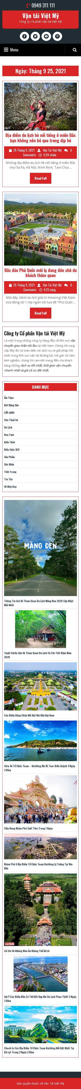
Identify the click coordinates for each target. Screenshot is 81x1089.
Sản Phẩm (9, 457)
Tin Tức (8, 479)
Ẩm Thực (9, 398)
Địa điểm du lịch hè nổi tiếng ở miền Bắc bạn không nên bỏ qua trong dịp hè (41, 137)
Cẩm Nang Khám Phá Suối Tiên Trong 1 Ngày (28, 828)
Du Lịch (8, 427)
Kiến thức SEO (11, 449)
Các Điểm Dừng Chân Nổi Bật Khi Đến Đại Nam (29, 715)
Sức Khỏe (9, 464)
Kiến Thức (9, 442)
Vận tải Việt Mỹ (40, 15)
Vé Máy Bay (10, 486)
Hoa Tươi (9, 435)
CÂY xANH (9, 412)
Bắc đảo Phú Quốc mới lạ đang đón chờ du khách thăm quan (41, 272)
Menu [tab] (14, 50)
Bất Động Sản (11, 405)
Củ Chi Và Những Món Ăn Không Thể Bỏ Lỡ (26, 951)
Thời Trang (10, 472)
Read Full (43, 180)
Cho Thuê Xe (11, 420)
